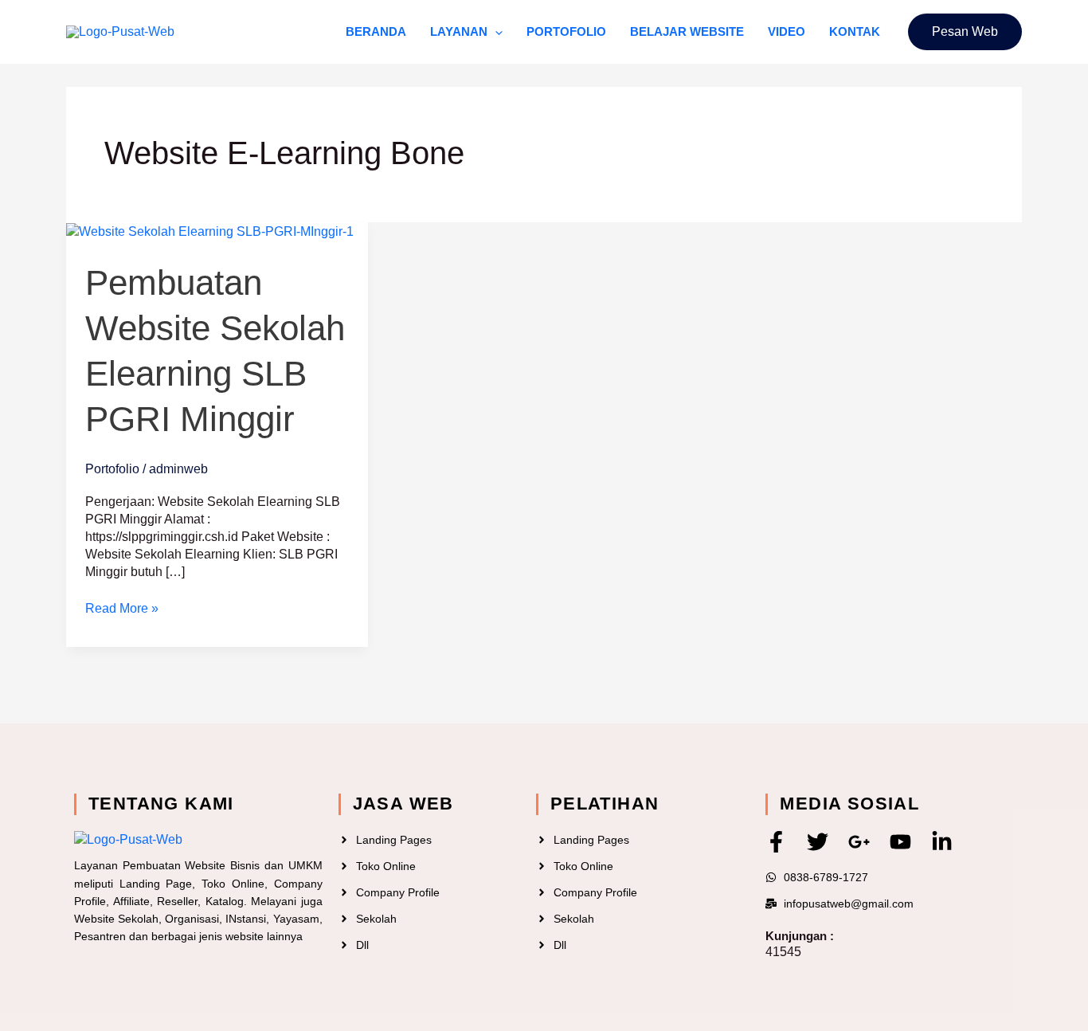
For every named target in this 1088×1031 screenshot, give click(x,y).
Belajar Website (687, 31)
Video (786, 31)
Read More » (122, 607)
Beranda (376, 31)
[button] (495, 32)
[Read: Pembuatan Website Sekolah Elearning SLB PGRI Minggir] (210, 230)
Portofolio (566, 31)
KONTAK (854, 31)
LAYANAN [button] (458, 31)
